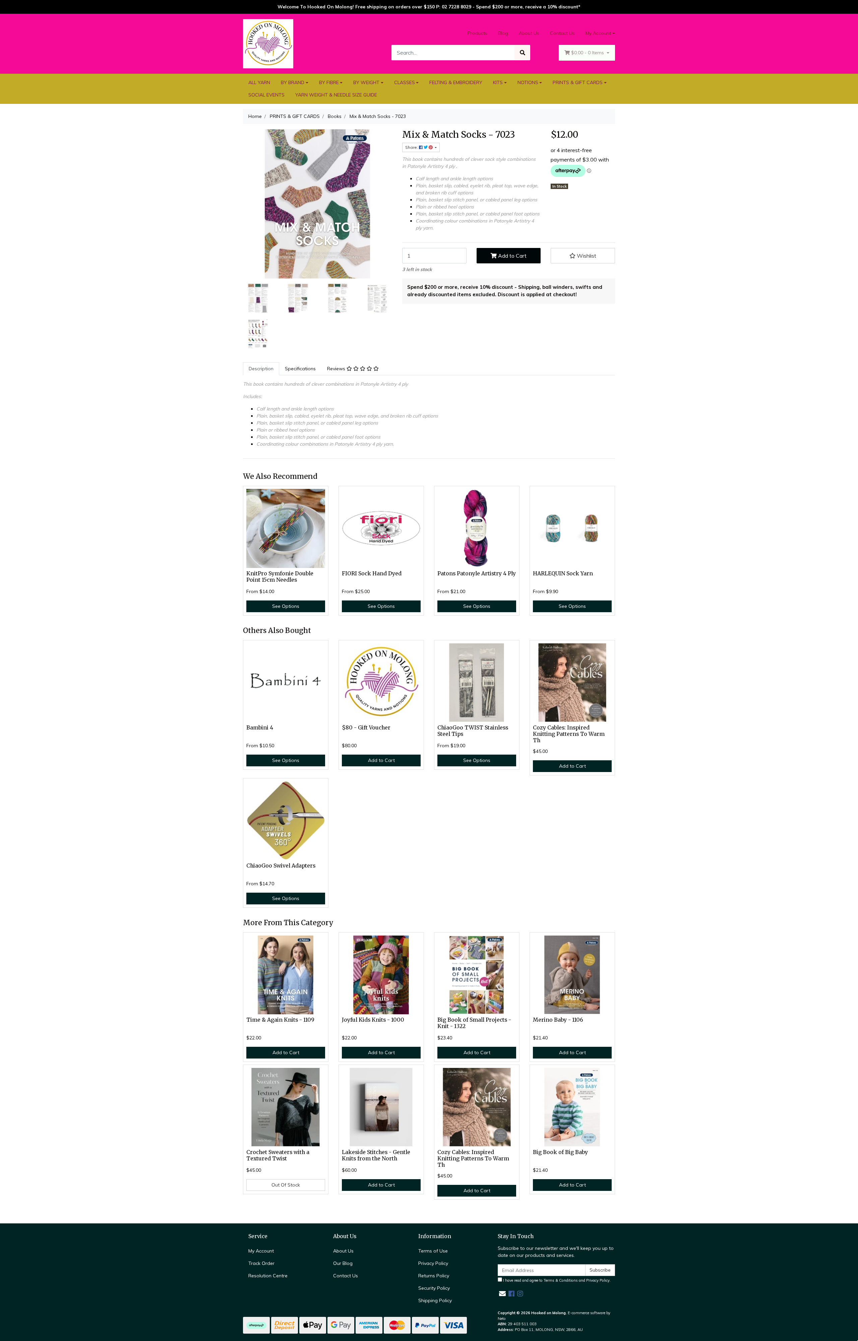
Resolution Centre (268, 1276)
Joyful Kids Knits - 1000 (373, 1020)
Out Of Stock (285, 1185)
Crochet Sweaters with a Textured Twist (277, 1155)
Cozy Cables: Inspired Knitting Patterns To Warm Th (569, 734)
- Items (588, 53)
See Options (285, 606)
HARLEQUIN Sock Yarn (563, 573)
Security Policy (434, 1288)
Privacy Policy (433, 1263)
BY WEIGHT (366, 82)
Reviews (337, 369)
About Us (529, 33)
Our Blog (343, 1263)
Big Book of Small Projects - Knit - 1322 (474, 1023)
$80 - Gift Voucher (366, 727)
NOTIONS (527, 82)
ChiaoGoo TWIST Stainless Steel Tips (472, 730)
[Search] (522, 52)
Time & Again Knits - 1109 (280, 1020)
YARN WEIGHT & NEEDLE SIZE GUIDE (336, 95)
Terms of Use (433, 1251)
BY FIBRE (329, 82)
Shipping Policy (435, 1300)
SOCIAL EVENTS (266, 95)
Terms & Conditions (561, 1280)
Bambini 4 (259, 727)
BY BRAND (292, 82)
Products (477, 33)
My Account (598, 33)
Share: (412, 147)
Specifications (300, 369)
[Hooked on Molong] (268, 43)
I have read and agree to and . (556, 1280)
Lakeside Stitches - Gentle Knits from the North (376, 1155)
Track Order (261, 1263)
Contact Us (562, 33)
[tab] (261, 368)
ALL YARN (259, 82)
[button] (583, 255)
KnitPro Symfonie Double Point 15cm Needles (279, 576)
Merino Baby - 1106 (558, 1020)
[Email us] (502, 1293)
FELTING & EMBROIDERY (455, 82)
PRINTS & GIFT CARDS (578, 82)
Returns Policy (433, 1276)
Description (261, 369)
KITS (498, 82)
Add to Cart (512, 255)
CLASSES (404, 82)
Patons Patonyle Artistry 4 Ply (476, 573)
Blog (503, 33)
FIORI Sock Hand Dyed (372, 573)
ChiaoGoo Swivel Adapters (280, 866)
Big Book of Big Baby (560, 1152)
